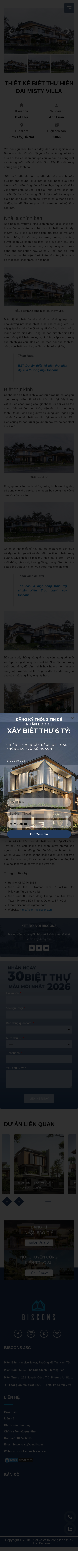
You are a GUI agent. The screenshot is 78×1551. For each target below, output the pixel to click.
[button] (72, 718)
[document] (39, 775)
